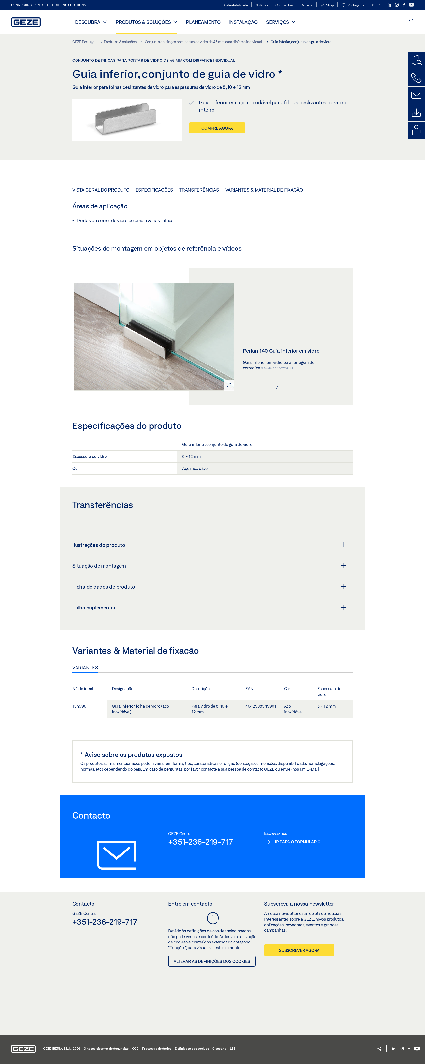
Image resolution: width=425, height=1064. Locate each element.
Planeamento (203, 22)
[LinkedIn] (390, 5)
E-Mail (313, 769)
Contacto (83, 904)
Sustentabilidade (235, 5)
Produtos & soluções (143, 22)
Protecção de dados (157, 1048)
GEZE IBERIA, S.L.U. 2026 (61, 1048)
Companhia (284, 5)
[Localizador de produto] (416, 60)
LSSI (233, 1048)
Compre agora (217, 128)
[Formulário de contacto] (416, 95)
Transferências (199, 190)
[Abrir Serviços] (293, 21)
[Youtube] (411, 5)
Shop (329, 5)
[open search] (411, 21)
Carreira (307, 5)
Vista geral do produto (100, 190)
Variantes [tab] (85, 667)
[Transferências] (416, 112)
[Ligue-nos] (416, 77)
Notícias (261, 5)
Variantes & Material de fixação (264, 190)
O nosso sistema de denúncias (106, 1048)
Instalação (243, 22)
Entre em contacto (190, 904)
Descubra (87, 22)
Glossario (219, 1048)
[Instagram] (397, 5)
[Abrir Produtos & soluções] (175, 21)
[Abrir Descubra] (105, 21)
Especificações (154, 190)
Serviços (277, 22)
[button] (352, 5)
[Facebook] (404, 5)
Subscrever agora (299, 950)
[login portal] (416, 130)
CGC (135, 1048)
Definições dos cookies (192, 1048)
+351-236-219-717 (200, 841)
